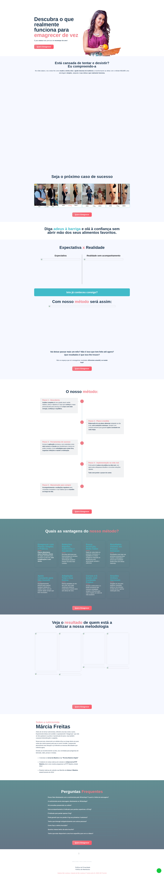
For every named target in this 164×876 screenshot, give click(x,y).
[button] (36, 196)
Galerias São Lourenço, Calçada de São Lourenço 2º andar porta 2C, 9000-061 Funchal (82, 873)
